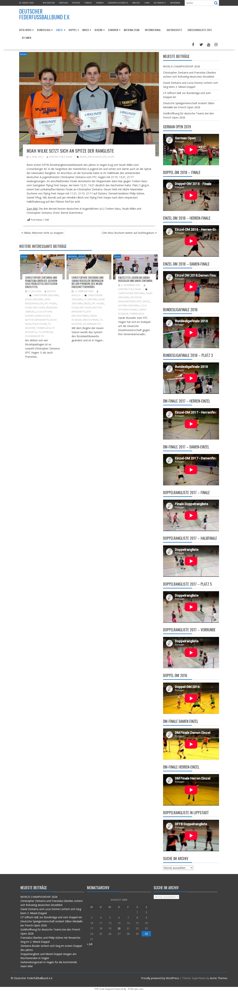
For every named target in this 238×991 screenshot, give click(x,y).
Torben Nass (43, 328)
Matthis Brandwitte (37, 319)
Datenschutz (160, 2)
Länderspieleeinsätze (118, 2)
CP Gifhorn (90, 299)
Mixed (85, 30)
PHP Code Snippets (104, 988)
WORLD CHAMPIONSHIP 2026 (181, 66)
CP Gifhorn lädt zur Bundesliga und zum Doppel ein (51, 917)
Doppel (73, 30)
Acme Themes (218, 978)
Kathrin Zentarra (128, 305)
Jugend (98, 30)
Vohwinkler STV (92, 324)
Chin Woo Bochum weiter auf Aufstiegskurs (128, 233)
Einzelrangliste (97, 156)
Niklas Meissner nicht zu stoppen (43, 233)
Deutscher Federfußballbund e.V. (44, 14)
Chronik (100, 2)
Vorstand (63, 2)
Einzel (59, 30)
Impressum (175, 2)
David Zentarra (34, 299)
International (153, 30)
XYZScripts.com (135, 988)
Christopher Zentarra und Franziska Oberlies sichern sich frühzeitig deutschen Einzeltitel (41, 282)
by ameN (26, 38)
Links (146, 2)
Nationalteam (131, 30)
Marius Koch (43, 315)
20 (119, 928)
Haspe (111, 156)
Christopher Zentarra (46, 295)
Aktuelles (72, 256)
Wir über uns (49, 2)
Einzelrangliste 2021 (200, 30)
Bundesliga (43, 30)
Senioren (113, 30)
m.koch (51, 291)
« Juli (89, 944)
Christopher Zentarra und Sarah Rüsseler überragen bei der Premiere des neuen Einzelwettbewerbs (88, 282)
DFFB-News (25, 30)
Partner (76, 2)
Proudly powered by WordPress (160, 978)
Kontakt (136, 2)
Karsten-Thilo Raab (60, 156)
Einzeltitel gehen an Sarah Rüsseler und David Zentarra (135, 279)
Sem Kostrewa (91, 319)
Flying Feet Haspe (35, 307)
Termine (88, 2)
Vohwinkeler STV (34, 336)
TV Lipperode (45, 332)
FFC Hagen (51, 303)
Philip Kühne (39, 324)
